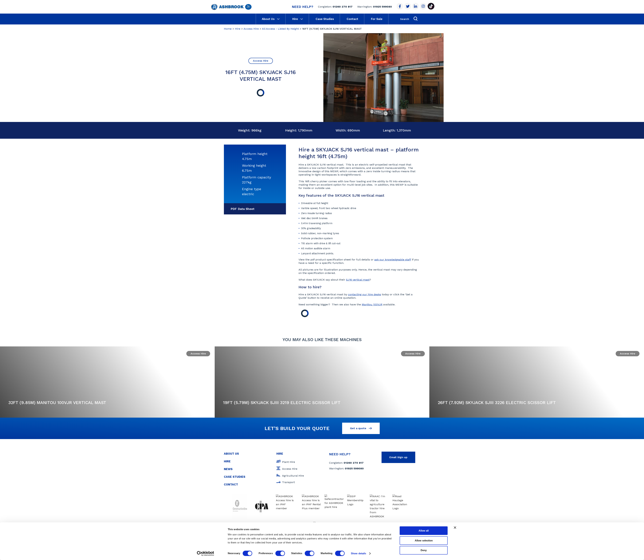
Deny (424, 550)
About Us (268, 19)
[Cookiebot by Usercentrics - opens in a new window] (205, 553)
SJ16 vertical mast (357, 279)
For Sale (376, 19)
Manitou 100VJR (372, 304)
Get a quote (358, 428)
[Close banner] (455, 527)
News (228, 469)
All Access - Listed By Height (280, 28)
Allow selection (424, 540)
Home (228, 28)
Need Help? (302, 7)
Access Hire (251, 28)
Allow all (424, 530)
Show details (358, 553)
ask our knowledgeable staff (392, 259)
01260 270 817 (343, 6)
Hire (295, 19)
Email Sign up (398, 457)
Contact (352, 19)
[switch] (280, 553)
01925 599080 (382, 6)
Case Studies (325, 19)
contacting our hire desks (364, 294)
